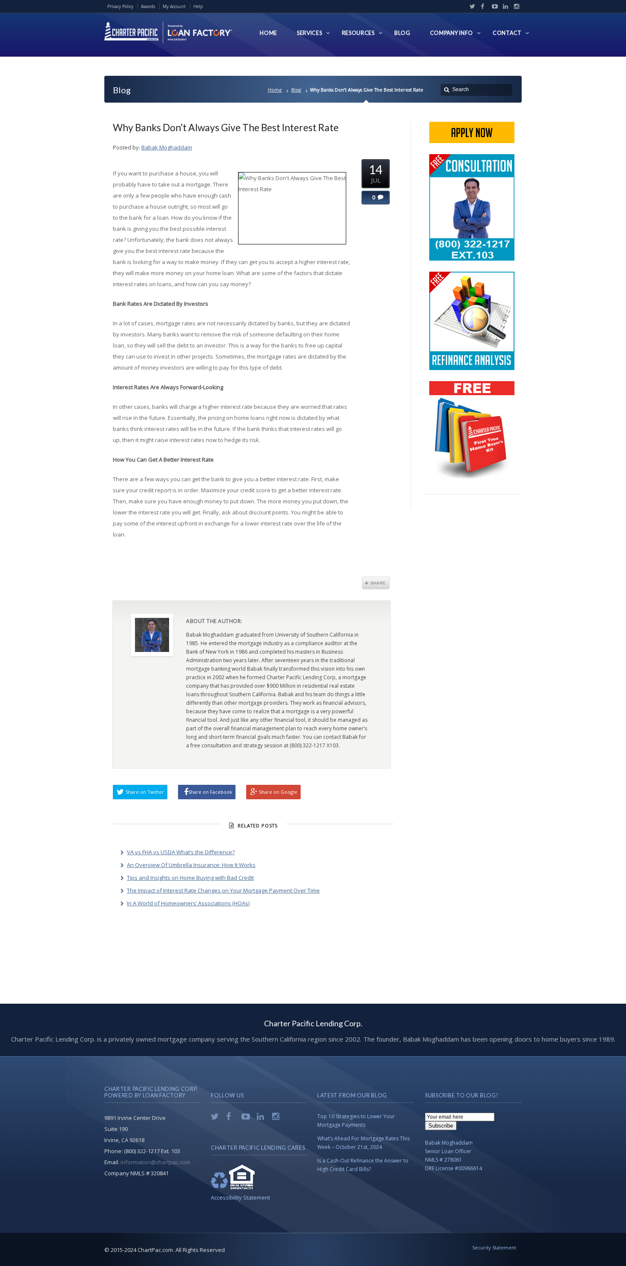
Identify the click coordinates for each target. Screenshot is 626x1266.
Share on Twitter (145, 792)
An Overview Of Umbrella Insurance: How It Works (191, 865)
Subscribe (440, 1125)
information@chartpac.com (155, 1162)
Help (198, 6)
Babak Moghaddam (166, 147)
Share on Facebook (210, 792)
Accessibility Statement (240, 1197)
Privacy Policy (120, 6)
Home (275, 89)
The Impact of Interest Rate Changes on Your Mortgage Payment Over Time (223, 890)
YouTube (493, 6)
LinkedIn (504, 6)
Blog (296, 89)
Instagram (514, 6)
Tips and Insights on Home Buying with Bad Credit (190, 877)
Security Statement (494, 1247)
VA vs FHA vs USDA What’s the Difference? (181, 852)
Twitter (470, 6)
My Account (174, 6)
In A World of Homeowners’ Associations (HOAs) (188, 903)
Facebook (481, 6)
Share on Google (278, 792)
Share (376, 583)
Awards (148, 6)
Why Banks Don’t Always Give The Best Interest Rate (226, 127)
